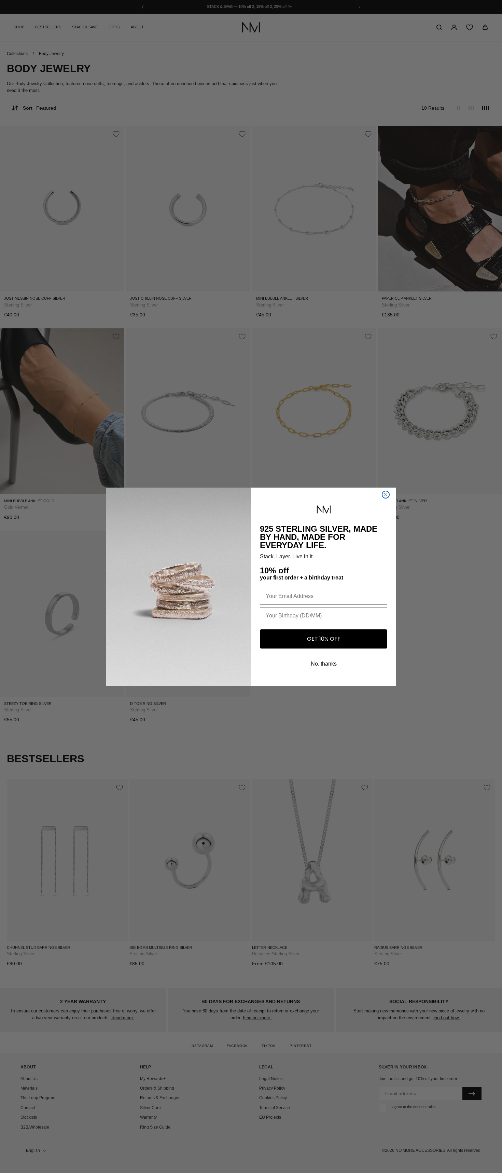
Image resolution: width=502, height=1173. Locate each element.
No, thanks (324, 664)
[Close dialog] (385, 494)
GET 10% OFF (323, 639)
